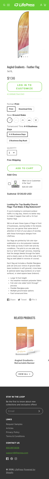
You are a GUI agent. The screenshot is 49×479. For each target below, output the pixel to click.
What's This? (15, 186)
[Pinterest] (11, 458)
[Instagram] (15, 458)
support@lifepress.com (17, 453)
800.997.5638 (12, 447)
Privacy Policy (12, 432)
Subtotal (11, 194)
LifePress (19, 469)
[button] (21, 56)
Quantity (11, 148)
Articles (9, 428)
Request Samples (14, 424)
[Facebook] (7, 458)
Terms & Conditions (15, 436)
